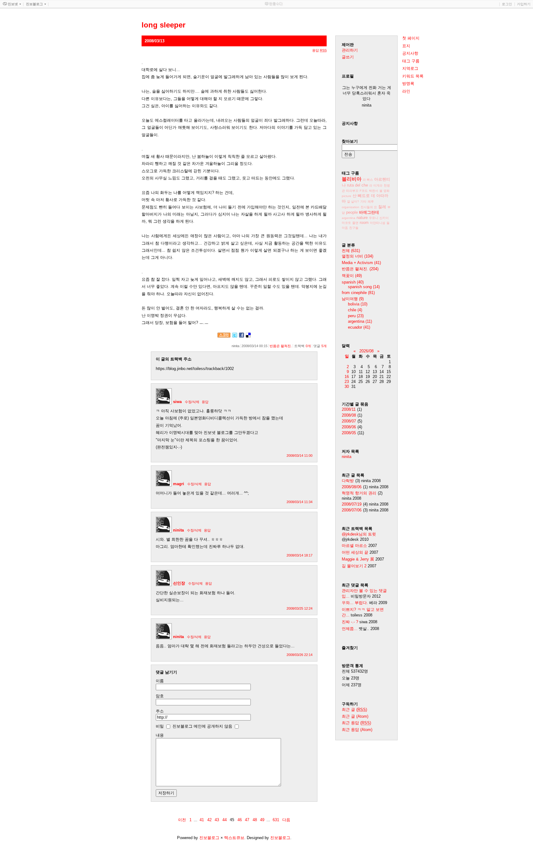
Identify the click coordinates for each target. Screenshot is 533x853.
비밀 (160, 726)
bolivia (357, 304)
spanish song (364, 286)
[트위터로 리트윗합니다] (234, 336)
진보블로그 (209, 837)
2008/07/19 (352, 504)
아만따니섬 (377, 223)
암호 (160, 696)
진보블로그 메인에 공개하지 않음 (202, 726)
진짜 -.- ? (350, 622)
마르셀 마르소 (354, 545)
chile (355, 310)
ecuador (359, 327)
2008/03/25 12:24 (299, 608)
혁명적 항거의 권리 (359, 493)
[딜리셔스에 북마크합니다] (248, 336)
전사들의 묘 (369, 207)
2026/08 (366, 351)
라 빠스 (368, 179)
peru (356, 315)
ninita (178, 530)
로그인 (507, 4)
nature (362, 217)
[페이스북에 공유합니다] (241, 336)
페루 (371, 201)
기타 (363, 201)
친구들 (353, 227)
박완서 (373, 190)
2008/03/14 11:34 (299, 502)
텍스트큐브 (234, 837)
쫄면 (355, 223)
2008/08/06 (352, 487)
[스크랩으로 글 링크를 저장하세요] (223, 336)
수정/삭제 (192, 402)
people (352, 212)
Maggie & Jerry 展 (358, 559)
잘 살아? (353, 201)
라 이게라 (375, 185)
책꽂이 (352, 275)
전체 (351, 250)
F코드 (364, 190)
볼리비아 (352, 179)
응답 (205, 402)
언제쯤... (349, 628)
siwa (177, 401)
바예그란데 (369, 212)
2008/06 (349, 427)
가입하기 (524, 4)
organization (350, 207)
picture (346, 196)
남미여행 (353, 298)
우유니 (373, 218)
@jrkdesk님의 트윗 (359, 534)
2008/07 (349, 421)
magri (178, 483)
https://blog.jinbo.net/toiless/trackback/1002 (195, 368)
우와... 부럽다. (355, 602)
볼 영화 (384, 190)
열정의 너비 (357, 256)
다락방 (348, 480)
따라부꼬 (352, 190)
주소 (160, 711)
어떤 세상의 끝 (356, 552)
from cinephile (358, 292)
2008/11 (349, 409)
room (364, 222)
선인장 (179, 583)
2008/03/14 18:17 (299, 555)
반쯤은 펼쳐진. (281, 346)
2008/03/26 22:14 (299, 655)
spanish (353, 282)
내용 (160, 735)
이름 (160, 681)
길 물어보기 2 (355, 566)
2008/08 (349, 415)
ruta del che (357, 185)
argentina (348, 218)
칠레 (382, 206)
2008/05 (349, 433)
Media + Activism (361, 262)
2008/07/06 (352, 510)
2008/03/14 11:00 (299, 455)
